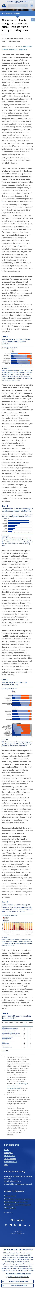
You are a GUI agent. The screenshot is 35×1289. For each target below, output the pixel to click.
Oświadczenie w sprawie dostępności (17, 1205)
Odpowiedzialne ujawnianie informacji (18, 1184)
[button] (31, 2)
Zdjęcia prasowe (10, 1159)
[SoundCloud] (25, 1225)
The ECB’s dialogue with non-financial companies (17, 1086)
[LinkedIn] (11, 1225)
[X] (6, 1225)
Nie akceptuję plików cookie (19, 1285)
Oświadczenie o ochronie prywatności (17, 1199)
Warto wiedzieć (9, 1156)
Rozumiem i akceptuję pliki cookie (18, 1281)
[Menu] (31, 6)
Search (25, 5)
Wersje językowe (10, 1208)
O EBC (6, 1150)
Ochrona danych (10, 1196)
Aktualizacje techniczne (12, 1181)
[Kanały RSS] (30, 1225)
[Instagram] (15, 1225)
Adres (6, 1165)
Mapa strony (9, 1212)
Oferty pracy (8, 1153)
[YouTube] (20, 1225)
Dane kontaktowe (10, 1162)
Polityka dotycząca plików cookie (16, 1202)
